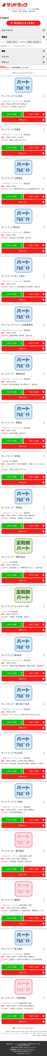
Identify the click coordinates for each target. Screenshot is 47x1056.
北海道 (18, 1031)
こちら (31, 1047)
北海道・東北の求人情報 (39, 1033)
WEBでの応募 (34, 114)
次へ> (32, 73)
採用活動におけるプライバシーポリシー (22, 1049)
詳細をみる (23, 120)
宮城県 (31, 1031)
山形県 (40, 1031)
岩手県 (27, 1031)
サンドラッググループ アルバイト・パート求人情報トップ (15, 1033)
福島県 (44, 1031)
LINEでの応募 (12, 114)
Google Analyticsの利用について (22, 1051)
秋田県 (35, 1031)
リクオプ (27, 1053)
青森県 (22, 1031)
